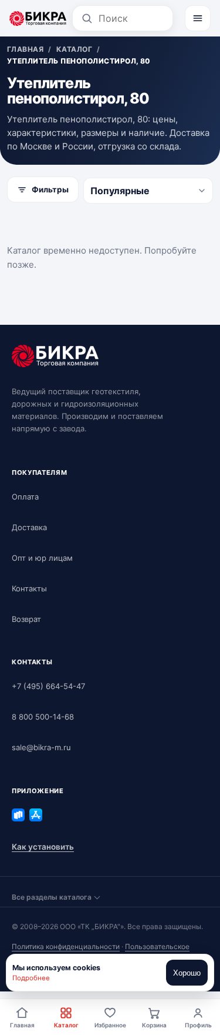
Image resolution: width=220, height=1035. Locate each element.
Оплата (25, 496)
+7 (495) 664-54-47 (48, 686)
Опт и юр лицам (42, 558)
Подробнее (31, 978)
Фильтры (50, 189)
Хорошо (187, 973)
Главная (22, 1025)
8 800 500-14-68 (43, 716)
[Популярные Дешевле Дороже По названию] (148, 191)
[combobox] (131, 18)
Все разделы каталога (52, 897)
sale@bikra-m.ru (41, 747)
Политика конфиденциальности (66, 946)
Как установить (43, 846)
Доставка (29, 527)
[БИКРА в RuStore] (18, 815)
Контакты (29, 588)
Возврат (26, 619)
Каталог (66, 1025)
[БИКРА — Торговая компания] (37, 18)
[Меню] (198, 18)
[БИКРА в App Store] (35, 815)
